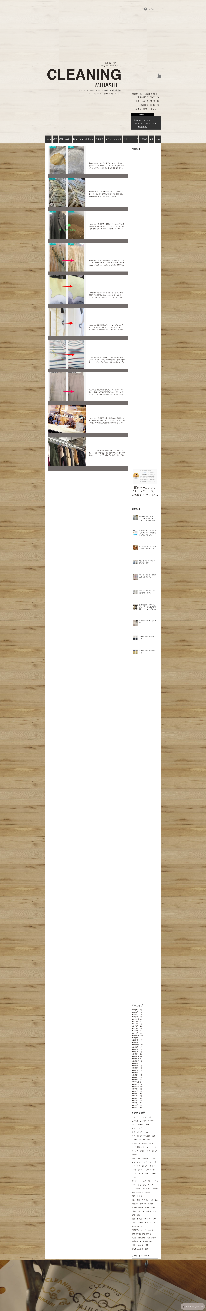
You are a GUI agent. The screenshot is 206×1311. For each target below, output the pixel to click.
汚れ (139, 1211)
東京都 (150, 1204)
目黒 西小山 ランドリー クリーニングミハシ (145, 1219)
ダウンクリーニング (139, 1162)
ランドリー (136, 1177)
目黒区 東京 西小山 (146, 1222)
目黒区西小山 (137, 1226)
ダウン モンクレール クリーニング (145, 1158)
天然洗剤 (147, 1192)
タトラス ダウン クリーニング (144, 1151)
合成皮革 (139, 1192)
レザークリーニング (145, 1185)
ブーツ (140, 1170)
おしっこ (135, 1117)
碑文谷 (148, 1234)
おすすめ (143, 1117)
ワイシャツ (136, 1189)
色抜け (151, 1241)
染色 (153, 1207)
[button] (159, 75)
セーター (146, 1147)
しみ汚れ (143, 1121)
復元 (156, 1200)
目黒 (138, 1215)
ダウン (134, 1155)
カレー (146, 1124)
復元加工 (135, 1204)
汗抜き (134, 1211)
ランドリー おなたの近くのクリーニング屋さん (145, 1181)
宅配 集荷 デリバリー (141, 1200)
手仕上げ (143, 1204)
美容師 (153, 1238)
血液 (146, 1249)
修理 (133, 1192)
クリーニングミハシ (139, 1143)
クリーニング (137, 1128)
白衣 (133, 1215)
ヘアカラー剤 (149, 1170)
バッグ (134, 1170)
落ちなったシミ (137, 1249)
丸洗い (148, 1189)
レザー (134, 1185)
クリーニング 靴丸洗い (141, 1140)
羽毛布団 (135, 1241)
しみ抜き (135, 1121)
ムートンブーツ (150, 1174)
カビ (133, 1124)
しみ (149, 1117)
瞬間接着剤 (140, 1234)
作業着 (155, 1189)
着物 (133, 1234)
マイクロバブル (137, 1174)
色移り (140, 1245)
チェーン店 (152, 1162)
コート (150, 1143)
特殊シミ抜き (151, 1211)
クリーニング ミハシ (140, 1132)
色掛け (134, 1245)
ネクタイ (151, 1166)
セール (153, 1147)
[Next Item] (154, 476)
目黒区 (134, 1222)
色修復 (145, 1241)
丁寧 (143, 1189)
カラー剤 (139, 1124)
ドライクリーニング (139, 1166)
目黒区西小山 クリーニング (142, 1230)
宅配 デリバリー (138, 1196)
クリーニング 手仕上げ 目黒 (143, 1136)
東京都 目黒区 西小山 (141, 1207)
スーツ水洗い (137, 1147)
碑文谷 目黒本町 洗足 (141, 1238)
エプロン (151, 1121)
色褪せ (146, 1245)
